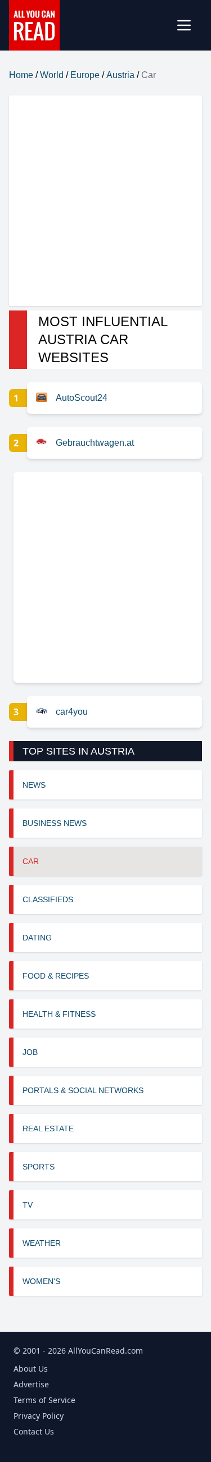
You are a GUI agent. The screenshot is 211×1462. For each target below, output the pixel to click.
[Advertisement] (105, 200)
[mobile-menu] (188, 25)
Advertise (31, 1384)
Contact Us (34, 1431)
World (52, 75)
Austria (120, 75)
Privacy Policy (39, 1415)
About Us (31, 1368)
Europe (85, 75)
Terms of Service (44, 1400)
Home (21, 75)
